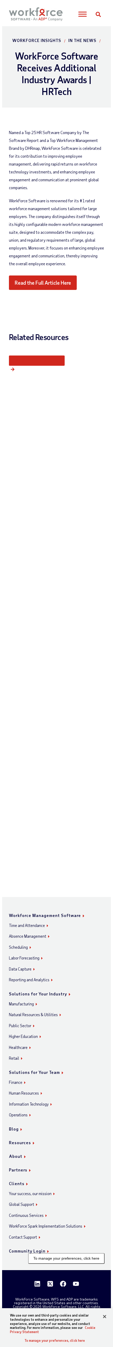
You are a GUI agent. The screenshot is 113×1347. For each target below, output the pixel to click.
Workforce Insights (36, 40)
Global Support (21, 1204)
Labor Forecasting (24, 958)
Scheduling (18, 947)
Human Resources (24, 1093)
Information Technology (29, 1104)
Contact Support (23, 1237)
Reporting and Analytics (29, 979)
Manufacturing (21, 1003)
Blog (14, 1128)
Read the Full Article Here (43, 282)
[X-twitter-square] (50, 1284)
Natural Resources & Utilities (33, 1014)
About (15, 1156)
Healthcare (18, 1047)
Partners (18, 1169)
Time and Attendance (27, 925)
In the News (82, 40)
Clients (16, 1183)
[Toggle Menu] (83, 14)
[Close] (104, 1316)
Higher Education (23, 1036)
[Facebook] (63, 1284)
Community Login (27, 1250)
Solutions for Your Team (34, 1072)
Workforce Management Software (45, 915)
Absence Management (27, 936)
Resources (20, 1142)
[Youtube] (76, 1284)
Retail (14, 1058)
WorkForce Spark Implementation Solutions (45, 1226)
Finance (15, 1082)
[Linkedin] (37, 1284)
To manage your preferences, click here (66, 1258)
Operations (18, 1114)
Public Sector (20, 1025)
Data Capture (20, 969)
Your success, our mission (30, 1193)
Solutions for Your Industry (38, 993)
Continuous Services (26, 1215)
